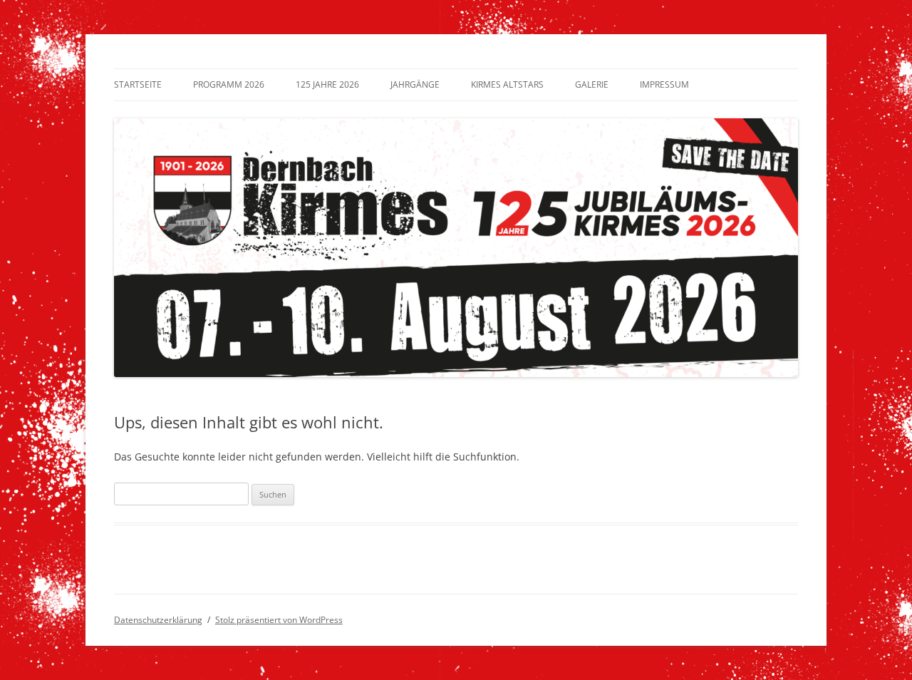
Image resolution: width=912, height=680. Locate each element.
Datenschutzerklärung (158, 620)
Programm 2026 (228, 84)
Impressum (664, 84)
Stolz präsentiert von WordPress (279, 620)
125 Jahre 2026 (327, 84)
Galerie (591, 84)
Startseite (138, 84)
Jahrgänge (415, 84)
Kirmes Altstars (507, 84)
